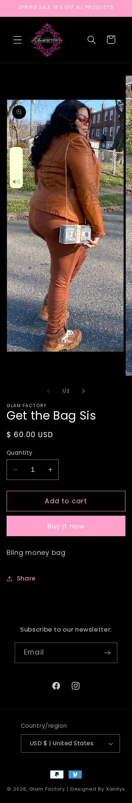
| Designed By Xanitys (96, 788)
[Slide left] (48, 391)
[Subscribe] (107, 653)
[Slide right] (84, 391)
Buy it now (66, 526)
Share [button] (26, 578)
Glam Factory (48, 788)
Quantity (20, 453)
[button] (17, 39)
